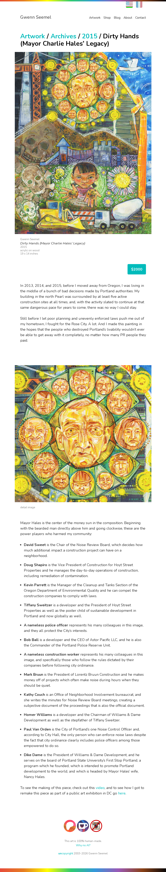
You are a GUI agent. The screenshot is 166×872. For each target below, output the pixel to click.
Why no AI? (83, 845)
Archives (63, 36)
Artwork (94, 17)
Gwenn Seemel (35, 17)
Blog (117, 17)
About (127, 17)
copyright (65, 853)
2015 (89, 36)
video (100, 787)
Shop (107, 17)
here (122, 793)
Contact (140, 17)
